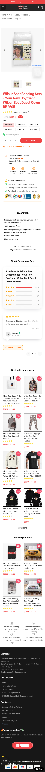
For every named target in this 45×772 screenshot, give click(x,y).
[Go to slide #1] (16, 84)
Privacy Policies (7, 689)
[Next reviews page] (40, 354)
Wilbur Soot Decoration (18, 15)
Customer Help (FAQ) (9, 721)
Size (4, 121)
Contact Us (6, 717)
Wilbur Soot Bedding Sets (11, 19)
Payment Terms (7, 710)
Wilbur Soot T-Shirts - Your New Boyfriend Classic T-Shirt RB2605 (32, 473)
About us (5, 683)
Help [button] (40, 769)
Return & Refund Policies (11, 714)
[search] (37, 7)
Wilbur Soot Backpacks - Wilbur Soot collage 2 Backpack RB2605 (33, 398)
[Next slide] (40, 49)
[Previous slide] (4, 49)
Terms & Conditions (9, 686)
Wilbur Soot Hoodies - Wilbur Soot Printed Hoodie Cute (11, 511)
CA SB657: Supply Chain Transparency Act (17, 696)
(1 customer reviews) (21, 112)
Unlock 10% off (5, 761)
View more (22, 528)
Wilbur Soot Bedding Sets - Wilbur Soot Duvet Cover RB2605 (12, 565)
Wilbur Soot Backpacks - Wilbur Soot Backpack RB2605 (12, 436)
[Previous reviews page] (28, 354)
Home (3, 15)
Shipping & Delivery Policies (12, 707)
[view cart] (41, 7)
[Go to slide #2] (29, 84)
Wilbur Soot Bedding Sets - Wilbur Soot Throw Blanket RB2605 (33, 565)
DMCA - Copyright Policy (11, 693)
